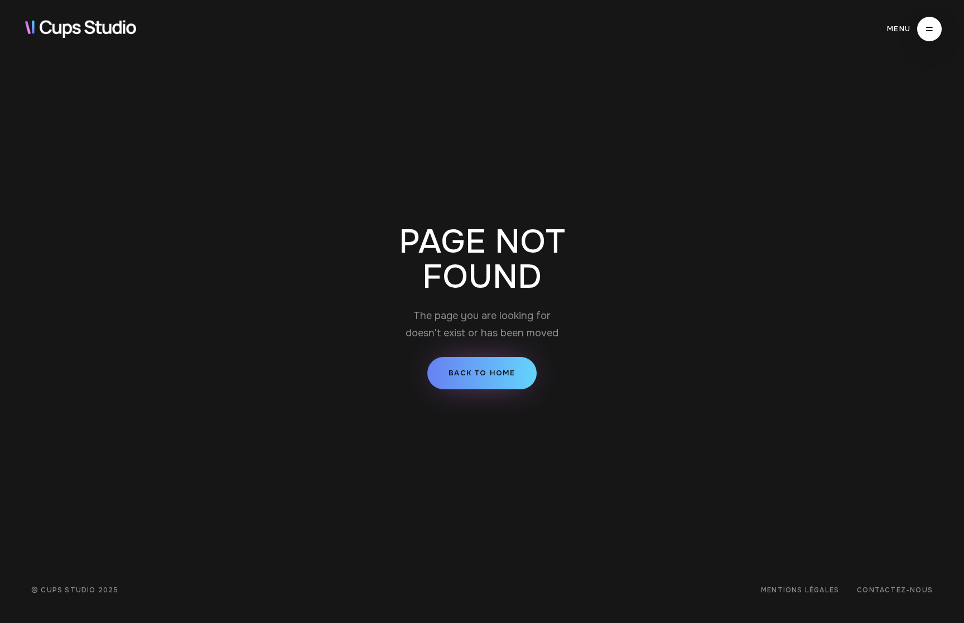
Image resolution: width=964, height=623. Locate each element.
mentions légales (800, 590)
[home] (80, 29)
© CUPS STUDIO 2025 (75, 590)
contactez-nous (895, 590)
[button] (914, 29)
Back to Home (482, 373)
